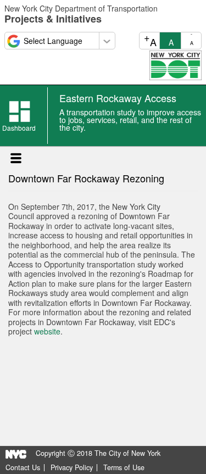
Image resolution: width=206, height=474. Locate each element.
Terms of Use (123, 467)
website (46, 331)
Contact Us (22, 467)
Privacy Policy (72, 467)
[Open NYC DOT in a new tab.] (175, 64)
